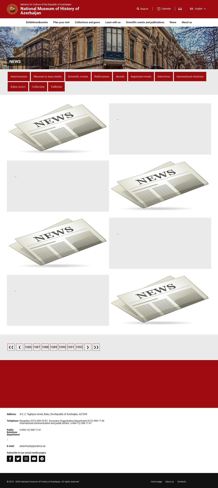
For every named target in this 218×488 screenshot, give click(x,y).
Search (144, 9)
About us (187, 22)
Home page (156, 481)
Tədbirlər (56, 86)
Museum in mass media (48, 76)
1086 (28, 347)
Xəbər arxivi (18, 86)
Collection (38, 86)
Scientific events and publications (145, 22)
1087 (36, 347)
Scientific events (78, 76)
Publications (101, 76)
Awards (120, 76)
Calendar (166, 9)
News (173, 22)
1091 (70, 347)
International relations (190, 76)
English (199, 9)
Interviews (164, 76)
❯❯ (96, 347)
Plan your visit (61, 22)
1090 (62, 347)
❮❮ (11, 347)
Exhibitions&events (37, 22)
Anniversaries (18, 76)
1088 (45, 347)
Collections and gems (87, 22)
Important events (141, 76)
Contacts (181, 481)
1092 (79, 347)
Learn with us (113, 22)
